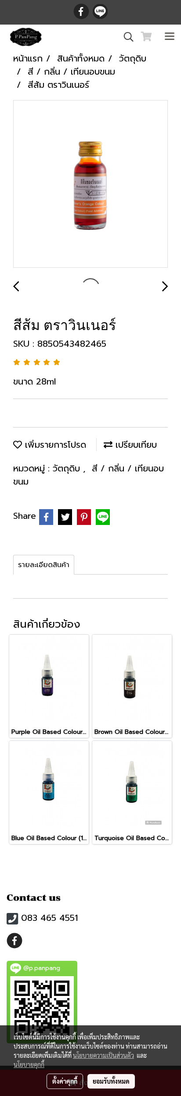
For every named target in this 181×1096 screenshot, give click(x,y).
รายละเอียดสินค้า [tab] (43, 565)
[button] (125, 37)
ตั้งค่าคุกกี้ (64, 1081)
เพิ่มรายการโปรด (54, 444)
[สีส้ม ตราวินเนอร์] (90, 184)
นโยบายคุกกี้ (29, 1064)
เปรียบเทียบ (134, 444)
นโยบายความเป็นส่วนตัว (103, 1055)
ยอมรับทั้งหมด (111, 1081)
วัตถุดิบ (68, 468)
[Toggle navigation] (169, 37)
